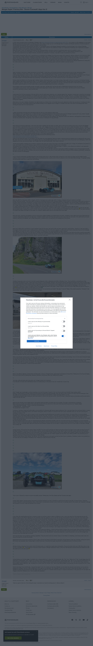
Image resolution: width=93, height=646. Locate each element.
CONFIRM (36, 341)
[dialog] (46, 323)
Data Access (46, 346)
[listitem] (46, 318)
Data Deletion (39, 346)
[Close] (70, 300)
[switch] (63, 321)
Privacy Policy (54, 346)
